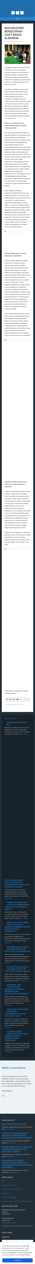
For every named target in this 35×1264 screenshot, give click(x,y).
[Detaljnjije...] (10, 1129)
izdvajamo (15, 704)
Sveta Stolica (5, 1193)
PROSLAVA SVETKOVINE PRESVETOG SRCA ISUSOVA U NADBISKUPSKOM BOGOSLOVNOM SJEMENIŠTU (17, 926)
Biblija (3, 1181)
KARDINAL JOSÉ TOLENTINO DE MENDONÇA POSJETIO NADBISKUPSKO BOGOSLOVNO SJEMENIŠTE (17, 989)
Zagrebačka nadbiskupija (9, 1197)
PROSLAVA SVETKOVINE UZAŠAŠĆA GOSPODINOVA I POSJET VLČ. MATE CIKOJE (16, 1012)
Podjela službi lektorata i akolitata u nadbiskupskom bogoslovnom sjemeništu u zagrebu (17, 905)
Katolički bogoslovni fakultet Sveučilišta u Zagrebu (16, 1201)
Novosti (21, 704)
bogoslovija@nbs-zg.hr (8, 1222)
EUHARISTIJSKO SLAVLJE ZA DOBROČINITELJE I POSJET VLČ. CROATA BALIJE (17, 969)
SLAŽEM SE (17, 1260)
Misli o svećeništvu (14, 1067)
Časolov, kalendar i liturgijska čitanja (12, 1189)
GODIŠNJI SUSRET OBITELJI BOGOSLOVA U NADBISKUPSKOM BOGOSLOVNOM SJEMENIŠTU (16, 1036)
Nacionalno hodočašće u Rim (14, 1124)
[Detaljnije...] (25, 734)
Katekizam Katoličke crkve (9, 1185)
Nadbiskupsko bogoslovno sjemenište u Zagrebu (17, 6)
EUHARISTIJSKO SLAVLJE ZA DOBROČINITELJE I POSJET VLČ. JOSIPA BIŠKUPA (17, 949)
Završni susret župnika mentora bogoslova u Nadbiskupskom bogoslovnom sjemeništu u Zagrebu (17, 883)
